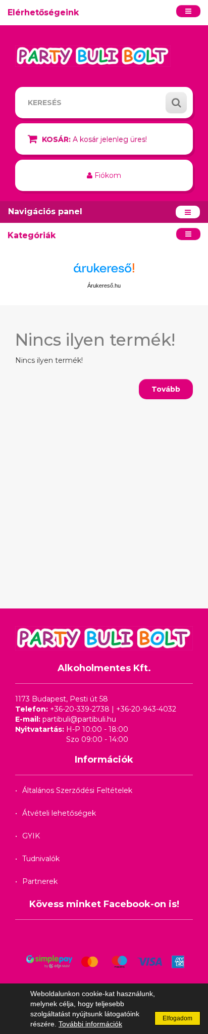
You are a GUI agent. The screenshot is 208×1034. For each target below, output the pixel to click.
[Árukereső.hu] (104, 271)
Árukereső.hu (104, 286)
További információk (90, 1024)
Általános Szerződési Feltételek (77, 790)
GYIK (31, 835)
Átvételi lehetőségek (59, 813)
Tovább (165, 389)
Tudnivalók (41, 858)
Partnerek (40, 881)
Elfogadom (177, 1018)
